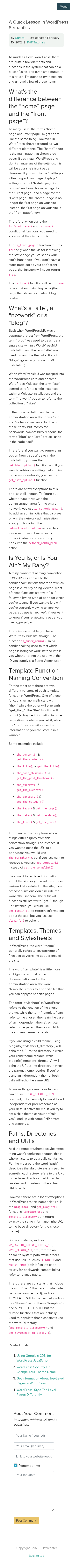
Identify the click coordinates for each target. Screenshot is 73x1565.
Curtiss (19, 37)
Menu (64, 6)
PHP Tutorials (36, 42)
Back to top (36, 1555)
